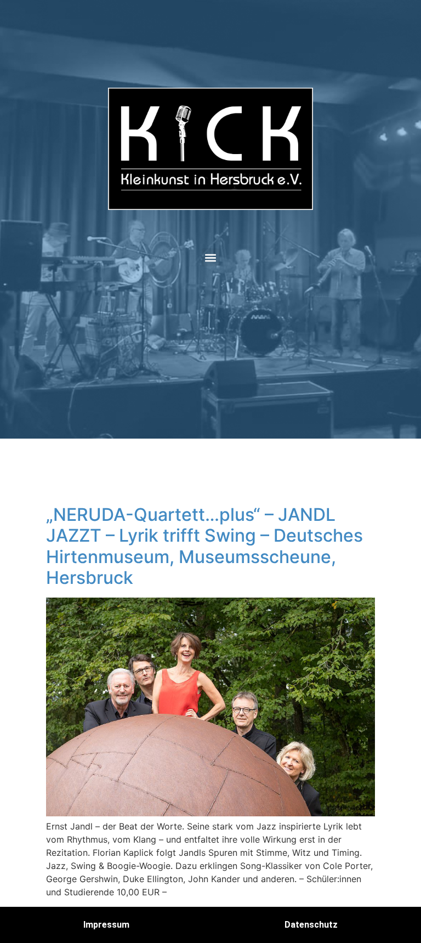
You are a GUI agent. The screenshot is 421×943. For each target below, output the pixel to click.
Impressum (106, 924)
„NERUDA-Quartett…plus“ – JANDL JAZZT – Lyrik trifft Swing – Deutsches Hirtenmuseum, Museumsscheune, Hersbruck (204, 546)
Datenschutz (311, 924)
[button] (211, 257)
